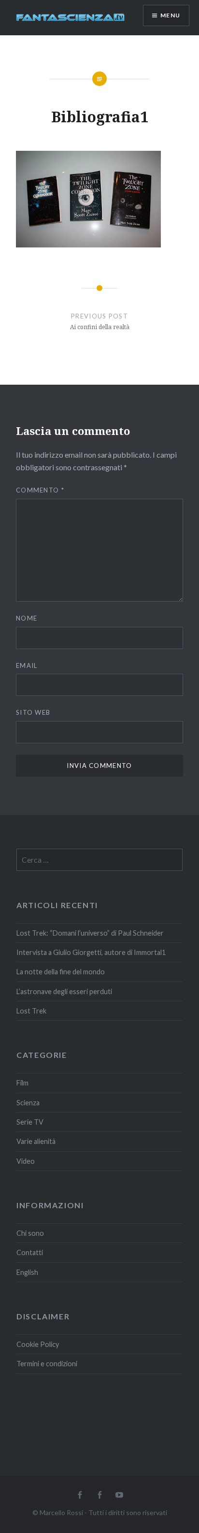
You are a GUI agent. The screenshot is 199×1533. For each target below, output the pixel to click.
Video (25, 1161)
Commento (40, 490)
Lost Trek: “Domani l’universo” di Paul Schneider (90, 933)
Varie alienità (36, 1141)
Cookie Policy (37, 1344)
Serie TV (29, 1122)
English (27, 1272)
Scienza (28, 1103)
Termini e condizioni (46, 1363)
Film (22, 1083)
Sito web (33, 712)
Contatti (29, 1252)
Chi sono (30, 1233)
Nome (26, 618)
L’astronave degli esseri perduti (64, 991)
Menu (170, 15)
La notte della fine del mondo (60, 972)
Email (27, 665)
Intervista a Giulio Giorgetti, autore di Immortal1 (91, 952)
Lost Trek (31, 1011)
